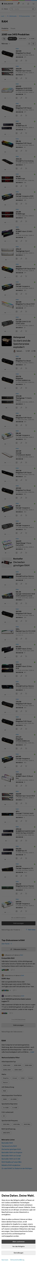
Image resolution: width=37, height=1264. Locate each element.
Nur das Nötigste (18, 1246)
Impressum (5, 1260)
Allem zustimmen (18, 1242)
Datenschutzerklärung (17, 1260)
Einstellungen (18, 1253)
